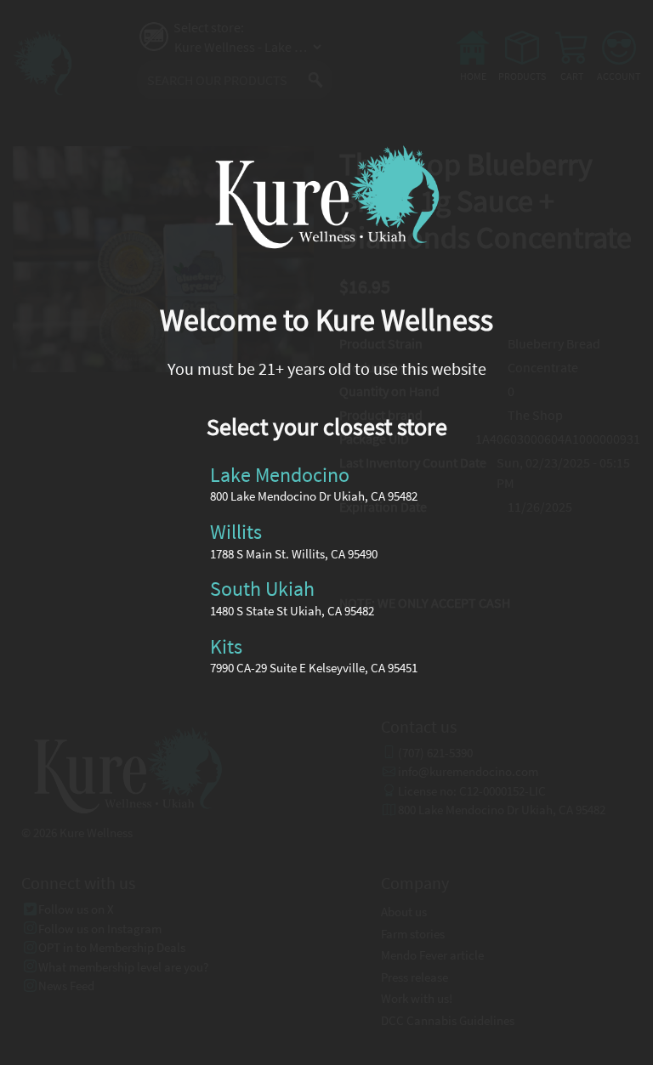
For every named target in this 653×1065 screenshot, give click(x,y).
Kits (226, 645)
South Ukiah (262, 588)
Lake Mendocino (279, 474)
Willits (236, 531)
